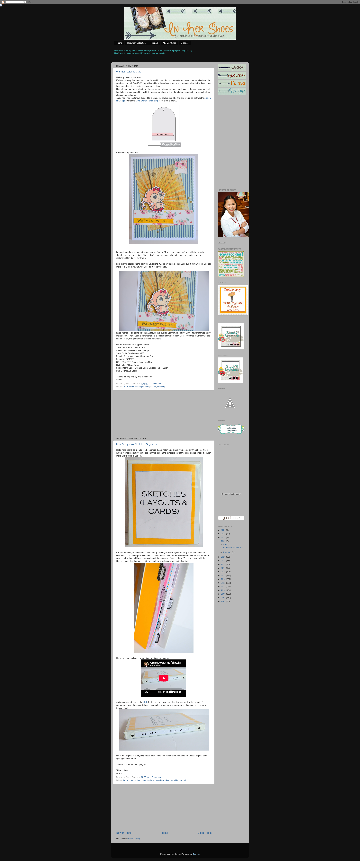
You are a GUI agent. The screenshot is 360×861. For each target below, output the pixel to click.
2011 (223, 586)
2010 (223, 590)
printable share (147, 780)
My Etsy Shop (169, 43)
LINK (145, 702)
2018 (223, 561)
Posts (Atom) (134, 839)
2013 (223, 579)
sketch (153, 387)
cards (131, 387)
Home (119, 43)
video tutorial (180, 780)
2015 (223, 572)
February (227, 552)
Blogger (196, 854)
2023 (223, 534)
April (225, 544)
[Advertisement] (164, 414)
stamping (161, 387)
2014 (223, 575)
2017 (223, 564)
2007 (223, 601)
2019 (223, 557)
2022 (223, 537)
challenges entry (142, 387)
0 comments (156, 384)
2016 (223, 568)
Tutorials (154, 43)
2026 (223, 530)
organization (134, 780)
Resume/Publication (136, 43)
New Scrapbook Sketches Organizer (136, 444)
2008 (223, 598)
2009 (223, 594)
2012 (223, 583)
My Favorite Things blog (147, 101)
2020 (125, 387)
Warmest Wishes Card (128, 71)
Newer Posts (123, 832)
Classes (185, 43)
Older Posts (204, 832)
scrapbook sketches (164, 780)
